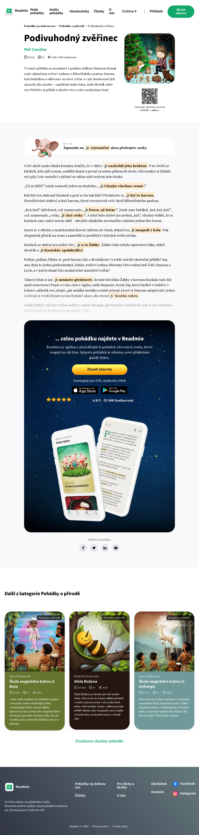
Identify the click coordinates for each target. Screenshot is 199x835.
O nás (111, 11)
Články (99, 11)
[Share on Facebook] (83, 548)
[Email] (116, 548)
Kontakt (157, 792)
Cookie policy (120, 826)
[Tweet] (94, 548)
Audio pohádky (56, 11)
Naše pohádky (37, 11)
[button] (129, 11)
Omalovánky (79, 11)
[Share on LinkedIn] (105, 548)
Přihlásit (156, 11)
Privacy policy (100, 826)
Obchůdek (159, 784)
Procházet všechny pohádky (99, 740)
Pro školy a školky (125, 785)
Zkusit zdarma (181, 11)
